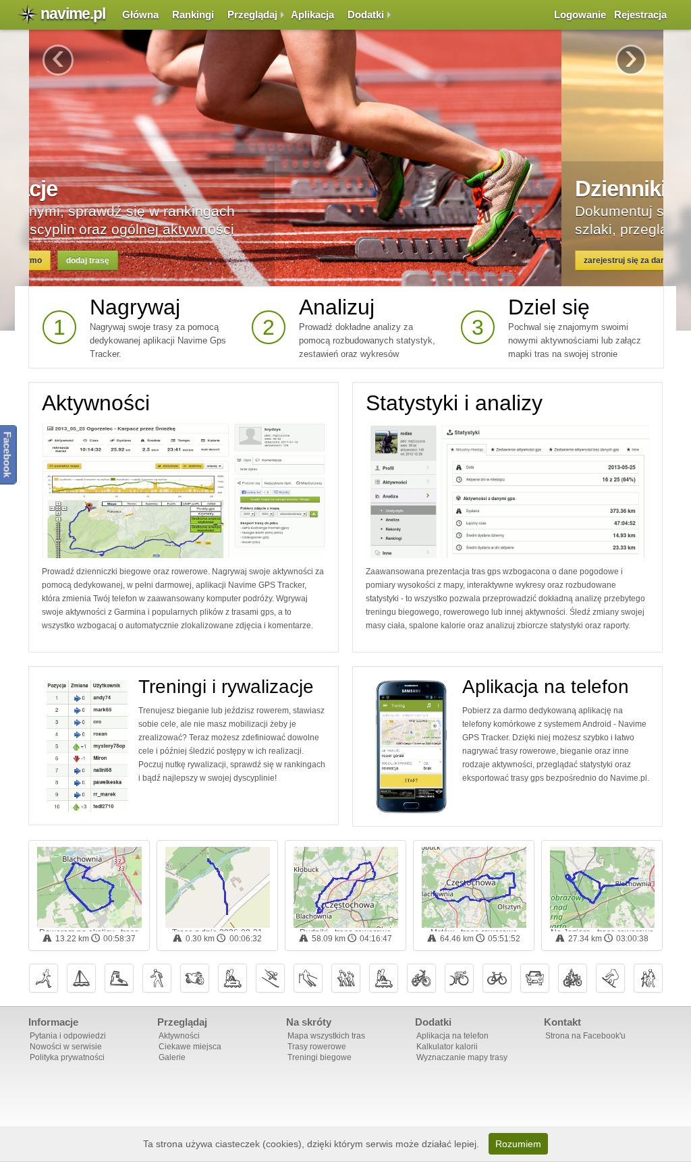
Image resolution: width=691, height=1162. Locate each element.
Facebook (7, 454)
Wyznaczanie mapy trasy (461, 1057)
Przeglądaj (252, 14)
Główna (140, 14)
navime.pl (72, 13)
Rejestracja (640, 14)
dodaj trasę (189, 260)
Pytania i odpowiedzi (68, 1036)
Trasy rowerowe (316, 1046)
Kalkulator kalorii (447, 1046)
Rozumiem (518, 1143)
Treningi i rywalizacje (226, 686)
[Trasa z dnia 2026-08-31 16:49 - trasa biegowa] (217, 887)
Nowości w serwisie (66, 1046)
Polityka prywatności (67, 1057)
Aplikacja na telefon (545, 686)
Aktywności (96, 403)
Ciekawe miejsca (190, 1046)
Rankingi (193, 14)
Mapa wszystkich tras (326, 1036)
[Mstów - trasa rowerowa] (474, 887)
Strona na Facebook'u (585, 1036)
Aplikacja (312, 14)
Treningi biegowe (319, 1057)
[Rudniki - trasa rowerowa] (346, 887)
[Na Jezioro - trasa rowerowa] (602, 887)
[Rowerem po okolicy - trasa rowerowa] (89, 887)
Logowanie (580, 14)
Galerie (172, 1057)
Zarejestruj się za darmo (97, 260)
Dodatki (366, 14)
